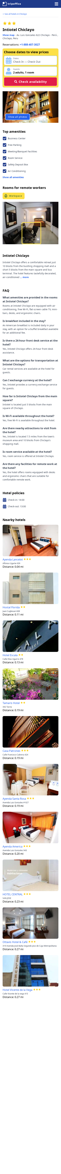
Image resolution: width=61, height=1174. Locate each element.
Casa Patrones (11, 751)
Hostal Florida (11, 607)
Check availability (33, 82)
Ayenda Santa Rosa (14, 798)
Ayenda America (12, 846)
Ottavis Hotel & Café (15, 942)
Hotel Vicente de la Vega (17, 990)
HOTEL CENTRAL (13, 894)
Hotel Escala (10, 655)
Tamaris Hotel (11, 703)
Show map (8, 35)
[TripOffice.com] (12, 4)
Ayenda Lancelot (13, 559)
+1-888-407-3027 (30, 44)
